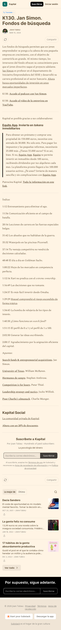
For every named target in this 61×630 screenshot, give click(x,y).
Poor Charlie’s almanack (16, 399)
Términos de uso (35, 462)
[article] (30, 507)
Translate (8, 12)
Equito (37, 155)
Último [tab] (21, 492)
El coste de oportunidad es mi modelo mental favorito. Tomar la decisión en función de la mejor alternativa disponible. (21, 505)
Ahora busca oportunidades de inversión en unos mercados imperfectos (28, 83)
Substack (15, 623)
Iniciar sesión (51, 4)
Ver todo (9, 567)
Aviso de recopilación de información (31, 465)
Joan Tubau (14, 30)
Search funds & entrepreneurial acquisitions (27, 360)
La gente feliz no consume (18, 521)
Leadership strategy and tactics (19, 392)
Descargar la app (45, 616)
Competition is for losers (16, 385)
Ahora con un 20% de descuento (20, 426)
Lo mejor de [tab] (9, 492)
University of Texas (13, 371)
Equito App (9, 125)
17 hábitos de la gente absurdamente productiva (18, 544)
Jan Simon (8, 71)
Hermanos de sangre (13, 378)
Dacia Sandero (11, 500)
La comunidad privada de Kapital (20, 418)
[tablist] (14, 492)
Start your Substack (20, 616)
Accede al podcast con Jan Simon (27, 94)
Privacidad (30, 606)
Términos (41, 606)
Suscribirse (37, 4)
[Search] (56, 492)
